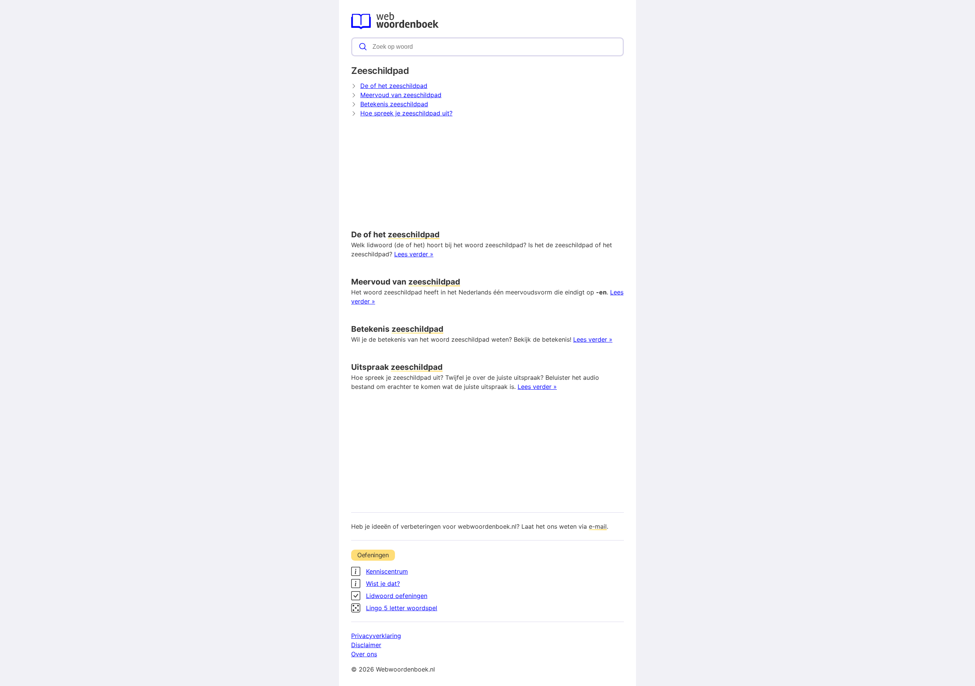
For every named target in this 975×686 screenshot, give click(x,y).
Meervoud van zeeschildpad (400, 95)
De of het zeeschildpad (393, 86)
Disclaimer (366, 645)
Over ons (364, 654)
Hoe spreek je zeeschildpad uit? (406, 113)
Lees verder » (413, 254)
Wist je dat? (383, 583)
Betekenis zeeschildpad (394, 104)
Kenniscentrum (387, 571)
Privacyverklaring (376, 636)
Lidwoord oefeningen (396, 596)
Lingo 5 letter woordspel (401, 608)
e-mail (598, 526)
